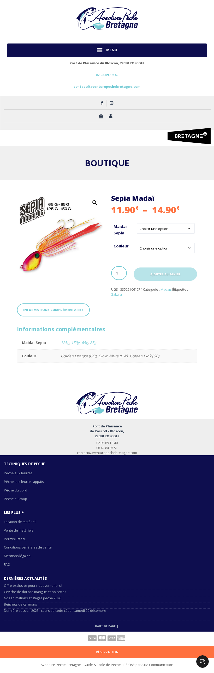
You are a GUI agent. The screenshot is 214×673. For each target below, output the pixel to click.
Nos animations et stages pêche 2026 (32, 598)
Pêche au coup (16, 499)
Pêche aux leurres (18, 473)
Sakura (116, 294)
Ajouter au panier (165, 274)
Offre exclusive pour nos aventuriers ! (33, 585)
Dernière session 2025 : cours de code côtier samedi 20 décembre (55, 610)
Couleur (121, 245)
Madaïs (165, 289)
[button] (94, 202)
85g (93, 342)
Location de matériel (19, 522)
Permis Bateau (15, 539)
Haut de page (105, 626)
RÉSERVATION (107, 652)
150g (75, 342)
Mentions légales (17, 556)
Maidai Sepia (120, 229)
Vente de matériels (18, 530)
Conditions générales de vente (28, 547)
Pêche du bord (15, 490)
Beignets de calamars (20, 604)
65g (85, 342)
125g (65, 342)
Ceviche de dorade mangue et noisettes (35, 592)
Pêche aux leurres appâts (24, 481)
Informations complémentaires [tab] (53, 310)
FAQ (7, 564)
